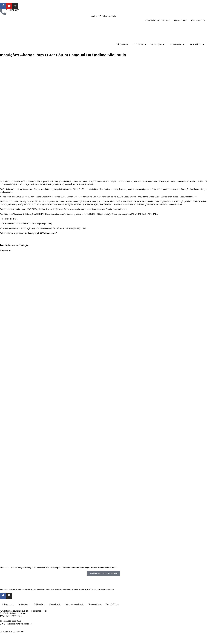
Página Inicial (122, 44)
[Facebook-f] (3, 6)
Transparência (195, 44)
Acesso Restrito (198, 20)
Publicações (156, 44)
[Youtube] (9, 6)
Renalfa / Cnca (180, 20)
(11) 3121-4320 (14, 621)
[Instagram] (15, 6)
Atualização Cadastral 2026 (157, 20)
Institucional (138, 44)
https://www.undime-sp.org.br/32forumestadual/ (35, 233)
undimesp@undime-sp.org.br (18, 624)
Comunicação (175, 44)
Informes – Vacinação (75, 604)
